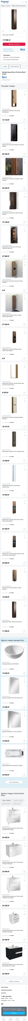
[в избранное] (24, 31)
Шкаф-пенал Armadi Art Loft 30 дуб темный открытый (11, 247)
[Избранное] (17, 1019)
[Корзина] (24, 1019)
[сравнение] (3, 31)
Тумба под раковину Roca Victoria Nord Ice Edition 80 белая (12, 863)
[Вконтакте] (2, 1004)
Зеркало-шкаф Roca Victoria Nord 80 (11, 731)
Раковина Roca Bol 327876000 (10, 664)
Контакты (3, 993)
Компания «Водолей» (6, 990)
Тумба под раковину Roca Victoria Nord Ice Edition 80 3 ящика (12, 828)
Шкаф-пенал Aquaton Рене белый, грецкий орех (11, 486)
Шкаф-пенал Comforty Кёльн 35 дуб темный (11, 588)
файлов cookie (21, 1010)
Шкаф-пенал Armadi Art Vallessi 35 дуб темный (12, 213)
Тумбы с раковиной (6, 800)
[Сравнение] (10, 1019)
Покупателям (4, 987)
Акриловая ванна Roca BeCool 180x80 (12, 765)
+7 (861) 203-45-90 (6, 996)
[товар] (14, 98)
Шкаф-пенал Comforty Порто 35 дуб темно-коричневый (11, 315)
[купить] (24, 119)
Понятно (14, 1013)
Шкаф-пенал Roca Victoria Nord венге (12, 621)
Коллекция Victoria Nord (8, 51)
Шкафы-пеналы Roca (7, 49)
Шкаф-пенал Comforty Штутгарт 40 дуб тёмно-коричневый (12, 520)
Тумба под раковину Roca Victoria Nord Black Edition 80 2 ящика (12, 965)
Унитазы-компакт (6, 803)
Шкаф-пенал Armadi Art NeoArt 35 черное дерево (13, 145)
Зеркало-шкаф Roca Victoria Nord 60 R (12, 697)
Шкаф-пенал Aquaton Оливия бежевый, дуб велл (12, 418)
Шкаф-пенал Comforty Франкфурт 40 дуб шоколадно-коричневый (13, 554)
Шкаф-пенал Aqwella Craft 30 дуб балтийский (11, 111)
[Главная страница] (5, 2)
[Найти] (23, 2)
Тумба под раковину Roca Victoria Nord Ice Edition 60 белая (12, 931)
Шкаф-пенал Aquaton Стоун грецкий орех (13, 451)
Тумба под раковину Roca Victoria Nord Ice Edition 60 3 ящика (12, 897)
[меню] (26, 2)
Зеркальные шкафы (18, 800)
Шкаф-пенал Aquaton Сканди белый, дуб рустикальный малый (13, 384)
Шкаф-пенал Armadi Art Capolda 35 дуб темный (12, 179)
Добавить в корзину (14, 44)
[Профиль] (3, 1019)
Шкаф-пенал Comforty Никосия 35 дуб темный (12, 281)
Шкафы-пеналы (16, 803)
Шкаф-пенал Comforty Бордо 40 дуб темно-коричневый (11, 349)
